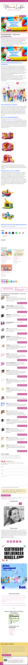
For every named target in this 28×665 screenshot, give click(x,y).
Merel (7, 437)
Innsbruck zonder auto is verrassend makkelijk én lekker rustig (14, 605)
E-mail (2, 470)
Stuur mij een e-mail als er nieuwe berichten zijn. (11, 457)
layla (7, 379)
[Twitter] (14, 282)
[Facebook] (4, 282)
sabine (7, 328)
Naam (2, 466)
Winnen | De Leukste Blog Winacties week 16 (8, 289)
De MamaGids (12, 628)
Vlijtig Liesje (8, 314)
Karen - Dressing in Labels (11, 362)
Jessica (7, 396)
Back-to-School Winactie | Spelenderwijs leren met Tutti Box (13, 595)
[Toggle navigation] (25, 1)
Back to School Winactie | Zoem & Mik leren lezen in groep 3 (13, 603)
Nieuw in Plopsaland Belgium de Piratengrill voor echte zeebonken (12, 600)
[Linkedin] (11, 282)
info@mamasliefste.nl (10, 536)
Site (1, 473)
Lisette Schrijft (12, 629)
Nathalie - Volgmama (10, 305)
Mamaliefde (11, 634)
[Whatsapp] (9, 282)
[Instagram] (2, 282)
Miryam (7, 428)
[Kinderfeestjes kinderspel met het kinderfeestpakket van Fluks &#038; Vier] (6, 252)
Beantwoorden (22, 303)
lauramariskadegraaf (10, 322)
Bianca (7, 403)
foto (7, 226)
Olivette (11, 632)
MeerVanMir (11, 631)
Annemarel (8, 336)
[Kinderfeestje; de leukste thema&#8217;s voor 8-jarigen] (6, 268)
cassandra (8, 419)
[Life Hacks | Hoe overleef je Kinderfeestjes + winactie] (18, 252)
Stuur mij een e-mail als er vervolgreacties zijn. (11, 455)
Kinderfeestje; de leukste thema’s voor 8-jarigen (6, 273)
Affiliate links (6, 655)
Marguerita (8, 345)
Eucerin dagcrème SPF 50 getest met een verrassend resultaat (14, 597)
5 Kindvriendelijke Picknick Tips (21, 289)
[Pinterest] (7, 282)
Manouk (7, 370)
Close (26, 657)
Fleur (9, 283)
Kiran (7, 410)
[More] (16, 282)
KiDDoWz (11, 633)
